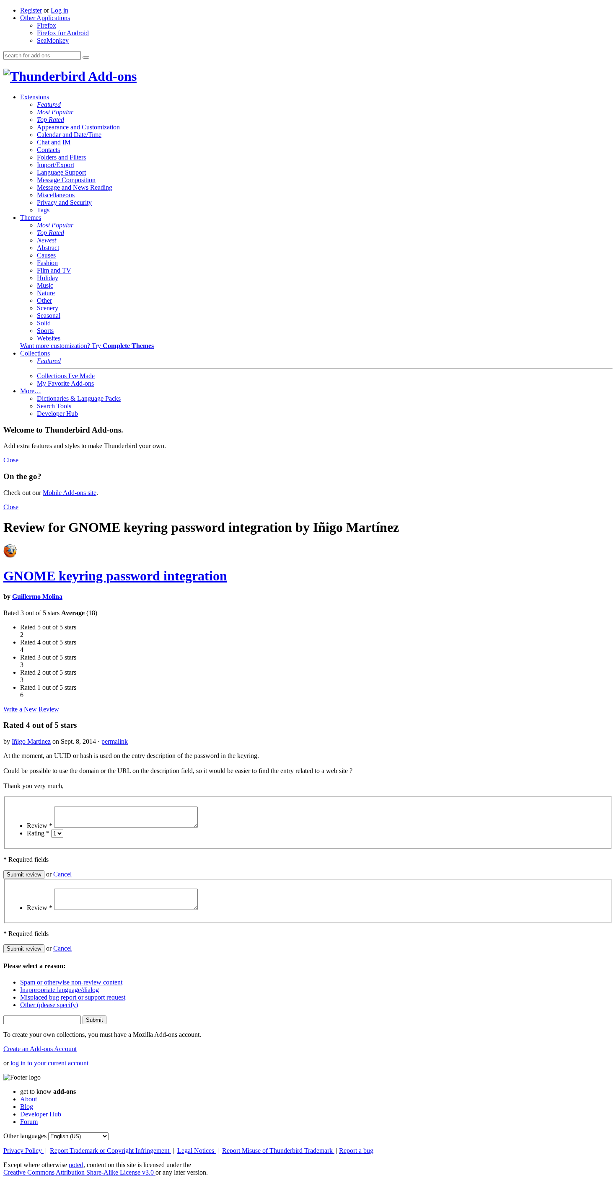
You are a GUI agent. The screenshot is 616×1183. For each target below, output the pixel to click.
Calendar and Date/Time (69, 134)
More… (30, 390)
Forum (29, 1121)
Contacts (48, 149)
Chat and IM (53, 142)
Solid (44, 323)
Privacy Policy (23, 1150)
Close (10, 460)
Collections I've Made (66, 375)
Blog (26, 1106)
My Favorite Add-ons (65, 383)
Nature (46, 292)
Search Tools (54, 406)
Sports (45, 330)
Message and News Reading (74, 187)
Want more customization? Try (87, 345)
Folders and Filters (61, 157)
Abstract (48, 247)
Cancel (62, 874)
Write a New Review (31, 709)
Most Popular (55, 112)
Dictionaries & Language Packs (79, 398)
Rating (38, 833)
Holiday (47, 277)
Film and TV (54, 270)
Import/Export (55, 164)
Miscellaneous (56, 194)
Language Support (61, 172)
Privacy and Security (64, 202)
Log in (59, 10)
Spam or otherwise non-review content (71, 982)
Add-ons (111, 76)
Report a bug (356, 1150)
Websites (48, 338)
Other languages (25, 1135)
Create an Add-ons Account (40, 1048)
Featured (49, 104)
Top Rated (50, 119)
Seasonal (48, 315)
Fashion (47, 262)
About (28, 1099)
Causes (46, 255)
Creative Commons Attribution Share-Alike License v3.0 (79, 1172)
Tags (43, 210)
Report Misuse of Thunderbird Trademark (278, 1150)
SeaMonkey (53, 40)
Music (45, 285)
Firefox (46, 25)
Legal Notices (196, 1150)
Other (44, 300)
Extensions (34, 97)
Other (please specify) (49, 1004)
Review (39, 825)
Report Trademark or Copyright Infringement (110, 1150)
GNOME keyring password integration (115, 575)
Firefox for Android (63, 32)
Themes (30, 217)
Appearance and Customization (78, 127)
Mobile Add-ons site (69, 492)
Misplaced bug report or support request (72, 997)
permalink (114, 741)
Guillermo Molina (37, 596)
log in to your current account (49, 1063)
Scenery (47, 308)
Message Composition (66, 179)
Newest (46, 240)
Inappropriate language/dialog (59, 989)
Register (31, 10)
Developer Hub (57, 413)
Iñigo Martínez (31, 741)
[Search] (86, 57)
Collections (35, 353)
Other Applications (45, 17)
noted (76, 1164)
